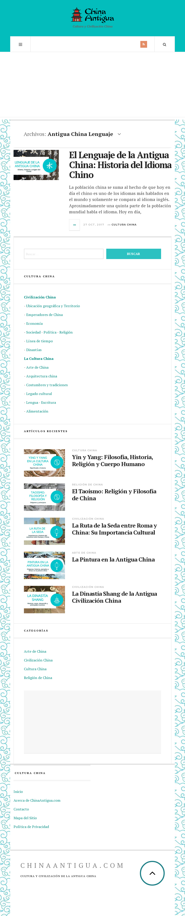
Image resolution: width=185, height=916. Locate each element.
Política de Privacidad (31, 826)
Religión (66, 332)
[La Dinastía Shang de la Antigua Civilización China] (44, 599)
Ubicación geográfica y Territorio (53, 305)
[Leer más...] (74, 224)
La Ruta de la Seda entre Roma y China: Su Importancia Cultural (114, 529)
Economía (34, 323)
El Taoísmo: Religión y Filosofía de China (114, 495)
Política (50, 332)
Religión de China (87, 484)
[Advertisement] (92, 85)
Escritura (48, 402)
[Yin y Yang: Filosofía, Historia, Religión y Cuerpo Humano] (44, 463)
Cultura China (123, 224)
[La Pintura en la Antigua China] (44, 565)
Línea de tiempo (39, 340)
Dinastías (34, 349)
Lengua (32, 402)
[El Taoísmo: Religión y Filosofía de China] (44, 497)
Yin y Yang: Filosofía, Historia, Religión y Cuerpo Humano (112, 460)
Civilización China (40, 297)
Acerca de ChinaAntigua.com (37, 800)
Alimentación (37, 411)
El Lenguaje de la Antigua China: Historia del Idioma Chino (120, 164)
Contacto (21, 809)
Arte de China (37, 367)
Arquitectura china (41, 376)
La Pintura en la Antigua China (113, 559)
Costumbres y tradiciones (47, 384)
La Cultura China (38, 358)
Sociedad (33, 332)
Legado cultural (39, 393)
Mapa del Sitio (25, 817)
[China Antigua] (92, 15)
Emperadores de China (44, 314)
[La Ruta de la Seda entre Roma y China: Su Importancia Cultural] (44, 531)
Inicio (18, 791)
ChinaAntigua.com (72, 865)
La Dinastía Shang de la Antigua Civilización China (114, 597)
